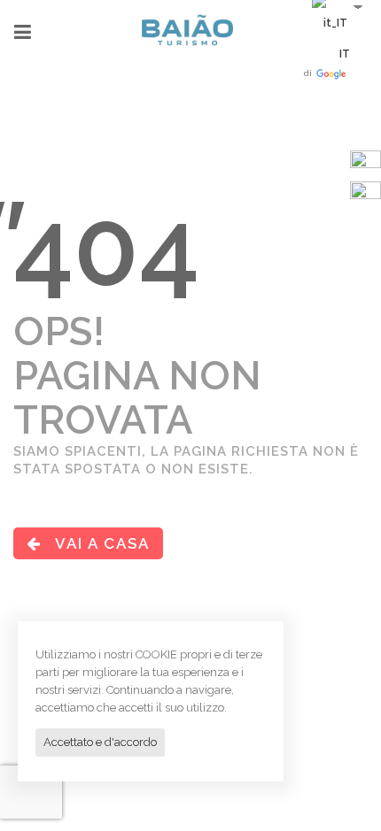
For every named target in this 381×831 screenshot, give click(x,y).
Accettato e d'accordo (100, 742)
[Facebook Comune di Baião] (365, 165)
